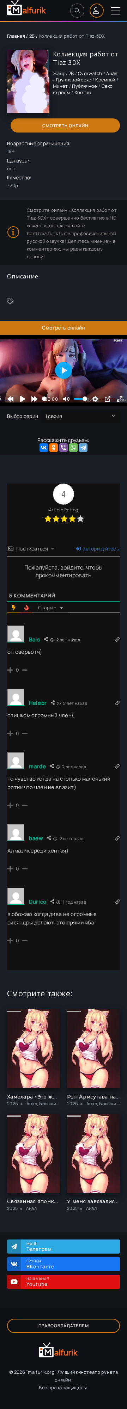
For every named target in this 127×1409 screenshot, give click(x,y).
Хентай (82, 92)
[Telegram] (83, 447)
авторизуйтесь (100, 548)
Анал (111, 73)
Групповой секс (73, 79)
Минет (60, 86)
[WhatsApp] (73, 447)
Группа (40, 1264)
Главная (16, 36)
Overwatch (90, 73)
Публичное (84, 86)
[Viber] (63, 447)
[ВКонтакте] (44, 447)
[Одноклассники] (53, 447)
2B (32, 36)
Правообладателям (63, 1326)
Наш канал (37, 1281)
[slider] (44, 398)
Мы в (39, 1246)
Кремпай (105, 79)
